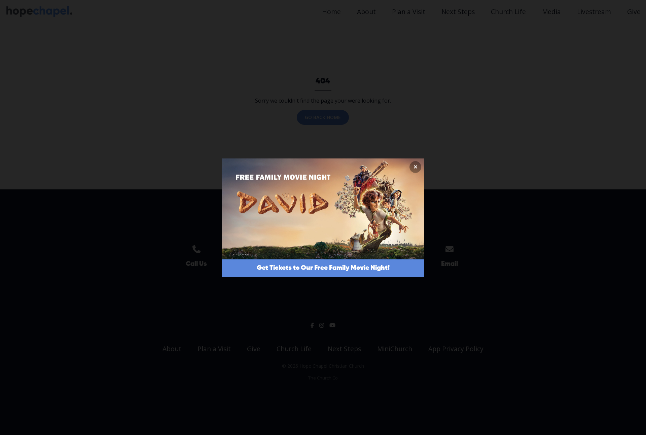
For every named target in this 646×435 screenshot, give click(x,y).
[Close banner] (415, 167)
